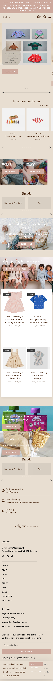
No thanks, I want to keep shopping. (18, 357)
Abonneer (11, 344)
